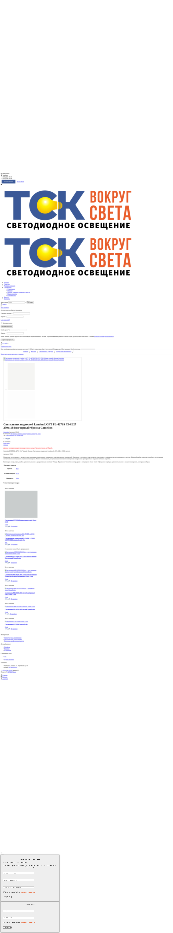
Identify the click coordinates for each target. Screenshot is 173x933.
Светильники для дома (46, 351)
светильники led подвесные (14, 435)
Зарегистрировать (7, 340)
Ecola (6, 524)
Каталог (6, 282)
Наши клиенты (12, 294)
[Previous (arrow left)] (1, 854)
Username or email (7, 313)
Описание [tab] (6, 443)
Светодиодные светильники (13, 639)
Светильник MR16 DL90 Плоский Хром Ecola (20, 609)
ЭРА (6, 542)
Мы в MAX (20, 181)
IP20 (17, 473)
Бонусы (6, 297)
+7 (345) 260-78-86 (6, 670)
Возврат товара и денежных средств (18, 292)
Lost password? (5, 320)
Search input (4, 302)
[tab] (86, 443)
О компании (7, 287)
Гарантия (7, 284)
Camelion (6, 432)
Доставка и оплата (9, 286)
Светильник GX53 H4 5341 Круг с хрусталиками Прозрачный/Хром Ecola (20, 557)
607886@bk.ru (13, 667)
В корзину (14, 562)
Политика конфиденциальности (14, 641)
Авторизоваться (6, 326)
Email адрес (5, 330)
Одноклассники (9, 659)
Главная (25, 351)
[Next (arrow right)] (3, 854)
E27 (17, 468)
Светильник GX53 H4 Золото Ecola (16, 624)
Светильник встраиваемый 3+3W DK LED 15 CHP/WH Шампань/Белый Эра (20, 539)
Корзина (6, 648)
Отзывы (9, 290)
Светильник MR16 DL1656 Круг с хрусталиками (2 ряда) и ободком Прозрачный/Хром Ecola (21, 575)
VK (5, 656)
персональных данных (28, 892)
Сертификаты (11, 295)
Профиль (7, 647)
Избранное (7, 650)
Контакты (7, 299)
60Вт (17, 478)
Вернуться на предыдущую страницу (12, 354)
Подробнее (14, 526)
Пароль (3, 316)
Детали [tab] (5, 445)
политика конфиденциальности (104, 336)
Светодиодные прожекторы (12, 637)
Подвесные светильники (63, 351)
